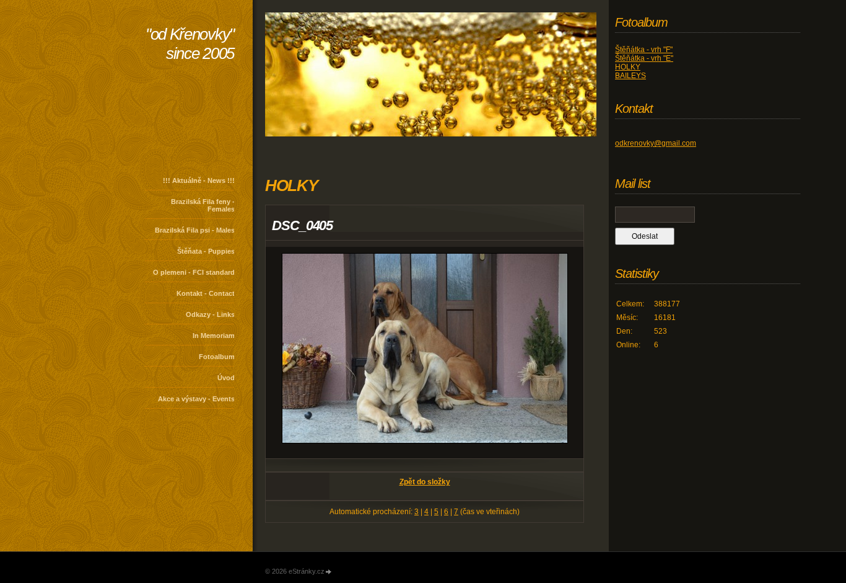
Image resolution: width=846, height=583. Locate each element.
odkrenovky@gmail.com (655, 143)
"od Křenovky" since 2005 (190, 44)
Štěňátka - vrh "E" (644, 58)
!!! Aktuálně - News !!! (199, 180)
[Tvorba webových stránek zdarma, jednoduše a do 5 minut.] (329, 572)
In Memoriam (214, 335)
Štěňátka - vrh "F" (644, 49)
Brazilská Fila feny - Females (203, 205)
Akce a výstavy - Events (196, 399)
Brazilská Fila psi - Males (195, 230)
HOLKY (627, 67)
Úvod (226, 377)
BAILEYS (630, 75)
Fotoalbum (217, 356)
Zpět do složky (424, 482)
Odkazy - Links (210, 314)
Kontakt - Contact (206, 293)
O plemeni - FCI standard (194, 272)
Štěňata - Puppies (206, 251)
